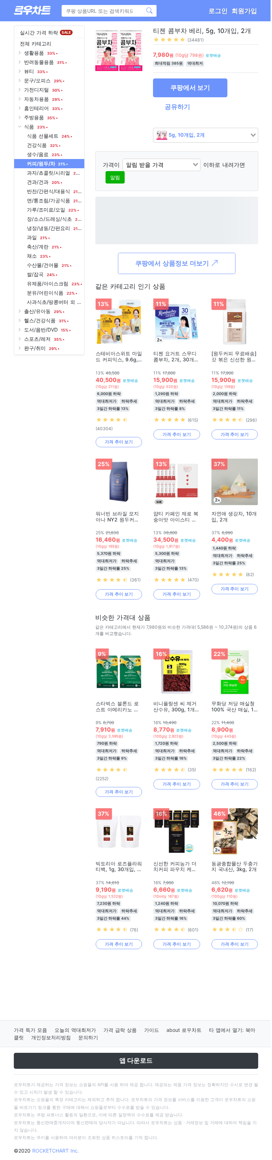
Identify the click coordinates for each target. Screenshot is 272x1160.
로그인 (218, 11)
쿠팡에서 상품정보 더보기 (173, 263)
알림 (115, 177)
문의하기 (88, 1037)
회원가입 (244, 11)
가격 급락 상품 (120, 1030)
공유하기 (177, 106)
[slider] (169, 39)
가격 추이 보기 (119, 441)
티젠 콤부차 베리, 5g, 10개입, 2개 (202, 30)
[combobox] (205, 135)
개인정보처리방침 (51, 1037)
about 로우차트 (184, 1030)
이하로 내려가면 (224, 164)
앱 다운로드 (136, 1060)
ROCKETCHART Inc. (55, 1151)
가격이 (111, 164)
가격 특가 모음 (30, 1030)
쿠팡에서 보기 (190, 87)
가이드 (151, 1030)
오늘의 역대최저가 (75, 1030)
